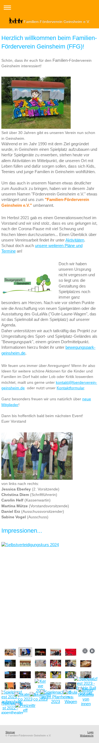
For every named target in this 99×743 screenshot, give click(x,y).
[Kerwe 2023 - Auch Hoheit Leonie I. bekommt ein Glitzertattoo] (55, 685)
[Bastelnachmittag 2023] (40, 663)
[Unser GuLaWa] (70, 697)
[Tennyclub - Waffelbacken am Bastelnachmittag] (70, 663)
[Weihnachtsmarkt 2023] (40, 652)
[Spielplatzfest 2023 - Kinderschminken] (70, 685)
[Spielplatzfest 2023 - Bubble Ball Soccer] (86, 685)
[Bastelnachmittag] (55, 663)
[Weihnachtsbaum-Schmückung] (10, 663)
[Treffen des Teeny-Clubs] (85, 674)
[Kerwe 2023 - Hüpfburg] (25, 685)
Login (90, 732)
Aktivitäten (74, 240)
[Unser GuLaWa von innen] (86, 696)
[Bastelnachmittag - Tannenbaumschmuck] (25, 663)
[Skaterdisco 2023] (25, 696)
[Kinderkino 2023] (85, 663)
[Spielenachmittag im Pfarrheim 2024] (10, 652)
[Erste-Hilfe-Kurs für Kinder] (40, 674)
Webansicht (87, 735)
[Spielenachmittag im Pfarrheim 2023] (55, 697)
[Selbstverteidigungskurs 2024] (49, 593)
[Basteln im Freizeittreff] (25, 707)
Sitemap (10, 732)
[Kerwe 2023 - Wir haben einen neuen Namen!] (10, 685)
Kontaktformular (70, 388)
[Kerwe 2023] (40, 686)
